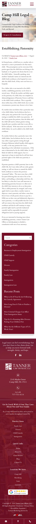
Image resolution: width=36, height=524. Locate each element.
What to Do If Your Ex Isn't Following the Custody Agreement (18, 298)
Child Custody (9, 255)
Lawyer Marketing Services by (18, 511)
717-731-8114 (12, 222)
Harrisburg (18, 478)
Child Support (9, 260)
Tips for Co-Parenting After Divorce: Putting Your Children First (17, 320)
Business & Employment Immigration (17, 250)
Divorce (7, 265)
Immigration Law (10, 285)
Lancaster (18, 485)
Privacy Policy (29, 506)
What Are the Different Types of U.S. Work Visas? (17, 328)
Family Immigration (11, 270)
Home (18, 448)
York (18, 481)
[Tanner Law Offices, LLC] (11, 4)
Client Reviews (18, 455)
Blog (18, 459)
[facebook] (16, 355)
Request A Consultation (12, 35)
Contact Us (18, 462)
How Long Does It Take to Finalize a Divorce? (17, 305)
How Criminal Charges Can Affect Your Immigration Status (16, 313)
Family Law (13, 58)
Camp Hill (18, 474)
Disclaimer (19, 506)
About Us (18, 452)
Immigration (8, 280)
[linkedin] (20, 355)
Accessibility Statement (18, 508)
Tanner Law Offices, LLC (19, 56)
